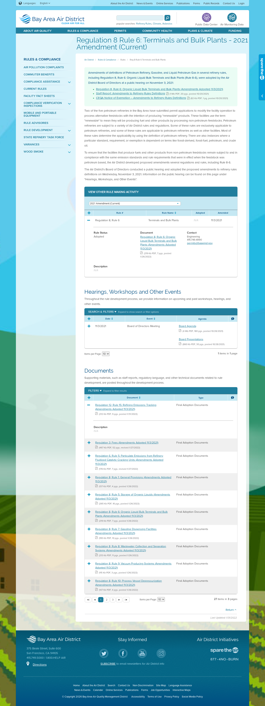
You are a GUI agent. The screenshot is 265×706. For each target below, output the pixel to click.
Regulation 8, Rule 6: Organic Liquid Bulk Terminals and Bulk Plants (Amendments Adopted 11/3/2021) (159, 89)
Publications (183, 3)
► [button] (119, 599)
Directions (40, 664)
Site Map (161, 685)
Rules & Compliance (83, 31)
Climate (157, 24)
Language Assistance (180, 685)
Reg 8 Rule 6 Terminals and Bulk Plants (148, 59)
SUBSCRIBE (108, 664)
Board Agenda (187, 326)
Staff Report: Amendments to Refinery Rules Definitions (130, 93)
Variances (31, 144)
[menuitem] (122, 3)
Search (111, 685)
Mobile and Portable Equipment (40, 114)
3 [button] (112, 599)
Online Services (164, 3)
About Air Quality (37, 31)
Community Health (157, 31)
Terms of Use (154, 696)
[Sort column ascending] (175, 213)
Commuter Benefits (39, 74)
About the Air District (122, 3)
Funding (235, 31)
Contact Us (229, 3)
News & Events (145, 3)
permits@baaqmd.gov (200, 243)
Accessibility (138, 696)
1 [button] (100, 599)
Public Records (211, 3)
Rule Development (38, 130)
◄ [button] (95, 599)
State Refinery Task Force (44, 137)
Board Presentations (191, 339)
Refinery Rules (144, 24)
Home (76, 685)
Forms (196, 3)
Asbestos (167, 24)
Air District (89, 59)
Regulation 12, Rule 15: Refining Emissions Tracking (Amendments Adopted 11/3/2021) (125, 407)
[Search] (167, 18)
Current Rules (35, 88)
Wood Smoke (33, 151)
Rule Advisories (36, 122)
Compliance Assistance (42, 81)
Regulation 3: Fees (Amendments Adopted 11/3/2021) (126, 442)
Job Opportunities (160, 690)
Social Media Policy (192, 696)
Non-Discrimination (143, 685)
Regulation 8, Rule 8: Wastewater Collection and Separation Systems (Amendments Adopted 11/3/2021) (130, 548)
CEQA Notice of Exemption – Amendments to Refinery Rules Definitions (141, 98)
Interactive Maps (182, 690)
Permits (120, 31)
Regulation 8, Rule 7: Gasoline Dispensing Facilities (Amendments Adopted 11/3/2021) (126, 531)
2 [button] (106, 599)
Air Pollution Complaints (44, 67)
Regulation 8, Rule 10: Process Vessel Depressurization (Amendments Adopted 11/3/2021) (128, 583)
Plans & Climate (200, 31)
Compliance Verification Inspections (43, 104)
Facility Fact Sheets (39, 95)
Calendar (98, 690)
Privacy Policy (171, 696)
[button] (123, 311)
